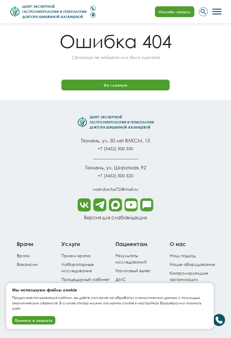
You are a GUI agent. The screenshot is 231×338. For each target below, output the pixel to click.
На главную (116, 85)
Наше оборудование (192, 264)
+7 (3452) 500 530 (115, 148)
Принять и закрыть (34, 320)
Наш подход (183, 255)
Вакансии (27, 264)
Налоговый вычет (133, 270)
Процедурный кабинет (85, 279)
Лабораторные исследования (77, 267)
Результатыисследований (131, 259)
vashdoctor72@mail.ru (115, 189)
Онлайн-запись (174, 11)
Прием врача (76, 255)
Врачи (23, 255)
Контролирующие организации (189, 276)
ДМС (121, 279)
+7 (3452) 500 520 (115, 175)
